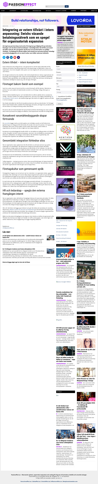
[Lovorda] (48, 24)
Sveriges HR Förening (61, 225)
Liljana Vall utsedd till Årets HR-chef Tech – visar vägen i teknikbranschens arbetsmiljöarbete (86, 437)
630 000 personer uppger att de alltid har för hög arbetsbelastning (65, 330)
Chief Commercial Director (86, 79)
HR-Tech (48, 10)
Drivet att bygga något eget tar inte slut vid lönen (16, 262)
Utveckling (24, 10)
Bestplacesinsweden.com (70, 481)
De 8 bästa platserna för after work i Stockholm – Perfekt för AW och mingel (85, 111)
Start (3, 10)
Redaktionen (6, 226)
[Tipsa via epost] (15, 57)
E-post (57, 66)
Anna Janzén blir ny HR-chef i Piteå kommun (86, 351)
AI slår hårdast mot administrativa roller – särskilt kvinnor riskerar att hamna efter (65, 409)
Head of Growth (83, 75)
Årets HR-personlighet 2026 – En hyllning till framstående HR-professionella (86, 406)
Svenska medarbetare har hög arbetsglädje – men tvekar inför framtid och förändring (64, 295)
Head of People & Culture (85, 81)
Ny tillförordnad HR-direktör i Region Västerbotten (86, 328)
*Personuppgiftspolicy (61, 100)
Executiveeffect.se (26, 481)
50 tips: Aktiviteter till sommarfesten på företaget (85, 156)
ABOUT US (94, 10)
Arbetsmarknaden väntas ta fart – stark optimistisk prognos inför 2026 (65, 261)
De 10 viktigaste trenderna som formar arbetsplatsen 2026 (19, 249)
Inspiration (81, 411)
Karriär (73, 10)
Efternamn (58, 78)
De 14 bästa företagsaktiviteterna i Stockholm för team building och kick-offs (86, 284)
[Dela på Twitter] (4, 57)
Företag (58, 89)
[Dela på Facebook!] (8, 57)
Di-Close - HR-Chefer (61, 235)
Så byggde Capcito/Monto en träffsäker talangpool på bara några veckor (65, 38)
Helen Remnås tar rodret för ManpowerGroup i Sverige (86, 380)
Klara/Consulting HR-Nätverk (63, 238)
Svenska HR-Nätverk (61, 228)
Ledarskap (12, 10)
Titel (57, 83)
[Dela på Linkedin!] (11, 57)
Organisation (37, 10)
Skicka (59, 103)
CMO (80, 77)
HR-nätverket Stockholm (62, 232)
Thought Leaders (61, 10)
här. (61, 478)
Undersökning (61, 265)
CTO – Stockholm (83, 73)
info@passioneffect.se (8, 228)
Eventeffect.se (46, 481)
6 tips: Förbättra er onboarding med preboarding (86, 243)
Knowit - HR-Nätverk (61, 241)
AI (56, 414)
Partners (83, 10)
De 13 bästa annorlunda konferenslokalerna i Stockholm (84, 196)
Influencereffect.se (56, 481)
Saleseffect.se (36, 481)
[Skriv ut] (18, 57)
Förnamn (58, 72)
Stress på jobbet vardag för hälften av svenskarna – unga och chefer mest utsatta (65, 359)
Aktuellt (12, 26)
